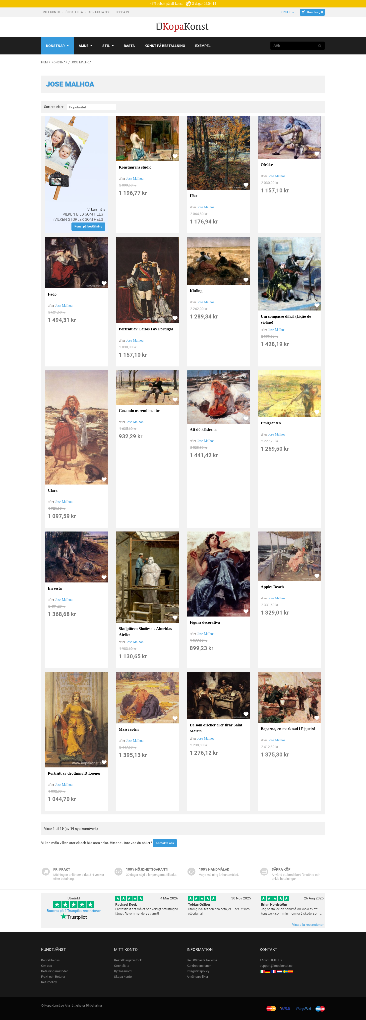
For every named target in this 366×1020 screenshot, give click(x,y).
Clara (53, 490)
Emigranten (271, 423)
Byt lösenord (122, 971)
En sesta (55, 588)
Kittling (196, 291)
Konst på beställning (165, 46)
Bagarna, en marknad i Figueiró (288, 729)
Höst (193, 196)
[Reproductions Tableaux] (273, 971)
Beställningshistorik (128, 960)
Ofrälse (267, 165)
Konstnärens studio (135, 167)
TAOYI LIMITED (271, 960)
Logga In (123, 12)
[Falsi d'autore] (262, 971)
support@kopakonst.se (276, 966)
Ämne (83, 46)
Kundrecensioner (199, 966)
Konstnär (55, 46)
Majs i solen (129, 729)
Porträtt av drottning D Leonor (74, 773)
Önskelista (74, 12)
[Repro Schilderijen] (279, 971)
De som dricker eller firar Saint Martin (216, 728)
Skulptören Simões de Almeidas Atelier (145, 631)
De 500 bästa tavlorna (202, 960)
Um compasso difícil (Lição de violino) (286, 319)
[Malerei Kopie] (267, 971)
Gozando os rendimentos (139, 410)
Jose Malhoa (134, 178)
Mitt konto (52, 12)
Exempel (203, 46)
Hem (44, 62)
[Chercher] (320, 46)
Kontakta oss (99, 12)
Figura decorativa (205, 622)
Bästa (129, 46)
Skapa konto (123, 976)
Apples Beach (272, 587)
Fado (52, 294)
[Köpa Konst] (285, 971)
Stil (106, 46)
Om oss (46, 966)
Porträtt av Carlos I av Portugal (146, 329)
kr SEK (286, 12)
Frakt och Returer (53, 976)
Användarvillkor (197, 976)
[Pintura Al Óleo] (290, 971)
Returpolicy (49, 982)
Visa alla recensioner (308, 925)
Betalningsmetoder (54, 971)
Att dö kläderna (203, 429)
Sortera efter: (54, 107)
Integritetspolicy (198, 971)
